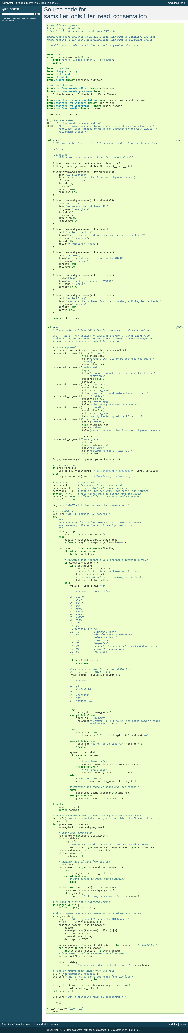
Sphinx (131, 1030)
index (183, 2)
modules (173, 2)
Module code (48, 2)
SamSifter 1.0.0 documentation (20, 2)
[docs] (179, 140)
